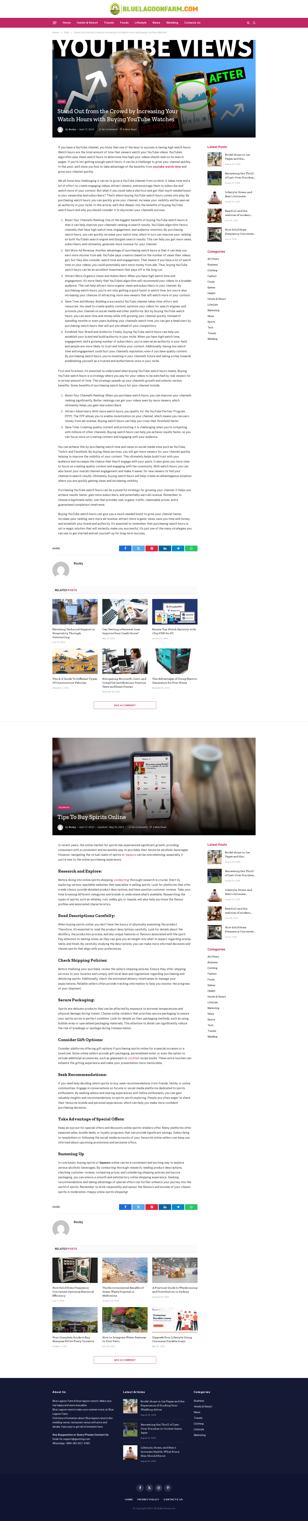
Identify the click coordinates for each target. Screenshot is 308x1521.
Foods (124, 22)
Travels (109, 22)
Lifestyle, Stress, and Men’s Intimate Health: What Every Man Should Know (238, 194)
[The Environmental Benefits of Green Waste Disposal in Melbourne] (125, 1270)
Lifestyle (141, 22)
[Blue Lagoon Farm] (154, 9)
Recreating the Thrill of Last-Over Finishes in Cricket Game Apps (239, 176)
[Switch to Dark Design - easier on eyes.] (254, 22)
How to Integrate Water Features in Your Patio (124, 1339)
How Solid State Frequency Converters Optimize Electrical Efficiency (240, 232)
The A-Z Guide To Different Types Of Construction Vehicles (74, 680)
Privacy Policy (148, 1499)
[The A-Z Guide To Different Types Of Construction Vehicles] (75, 661)
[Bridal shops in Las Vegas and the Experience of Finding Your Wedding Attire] (214, 159)
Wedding (172, 22)
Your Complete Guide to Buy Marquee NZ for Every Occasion (73, 1339)
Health (211, 293)
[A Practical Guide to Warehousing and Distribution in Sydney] (174, 1270)
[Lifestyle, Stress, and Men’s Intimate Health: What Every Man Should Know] (214, 197)
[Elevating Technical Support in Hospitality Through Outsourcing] (75, 612)
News (156, 22)
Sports (211, 321)
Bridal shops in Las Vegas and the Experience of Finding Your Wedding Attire (240, 157)
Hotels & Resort (87, 22)
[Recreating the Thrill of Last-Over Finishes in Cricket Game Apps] (214, 178)
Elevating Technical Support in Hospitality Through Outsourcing (73, 633)
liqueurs (130, 854)
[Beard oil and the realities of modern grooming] (214, 216)
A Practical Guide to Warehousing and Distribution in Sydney (174, 1289)
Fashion (212, 276)
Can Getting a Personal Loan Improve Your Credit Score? (121, 631)
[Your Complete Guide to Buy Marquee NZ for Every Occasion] (75, 1320)
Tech (62, 101)
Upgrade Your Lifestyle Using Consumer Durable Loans (172, 1339)
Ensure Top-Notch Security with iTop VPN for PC (174, 631)
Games (211, 287)
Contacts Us (192, 22)
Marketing (213, 310)
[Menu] (55, 22)
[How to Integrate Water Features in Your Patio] (125, 1320)
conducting (121, 880)
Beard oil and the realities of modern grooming (237, 213)
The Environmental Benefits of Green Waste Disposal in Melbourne (123, 1291)
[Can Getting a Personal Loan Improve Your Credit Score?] (125, 612)
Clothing (212, 270)
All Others (213, 259)
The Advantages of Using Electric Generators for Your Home (174, 680)
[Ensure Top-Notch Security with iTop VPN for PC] (174, 612)
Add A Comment (125, 705)
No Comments (110, 129)
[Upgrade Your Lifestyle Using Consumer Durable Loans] (174, 1320)
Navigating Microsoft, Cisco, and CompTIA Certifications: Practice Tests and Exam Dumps (124, 682)
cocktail (133, 1058)
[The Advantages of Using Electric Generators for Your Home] (174, 661)
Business (212, 264)
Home (67, 22)
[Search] (248, 23)
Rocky (72, 129)
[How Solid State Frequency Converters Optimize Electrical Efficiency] (214, 234)
